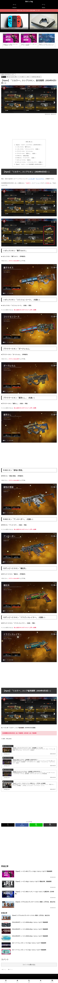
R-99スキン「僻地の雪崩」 (23, 155)
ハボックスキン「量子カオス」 (24, 146)
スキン (25, 76)
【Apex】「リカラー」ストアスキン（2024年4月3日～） (29, 144)
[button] (50, 825)
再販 (35, 76)
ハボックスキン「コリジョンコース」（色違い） (28, 149)
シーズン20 (19, 76)
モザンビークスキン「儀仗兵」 (24, 160)
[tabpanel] (11, 40)
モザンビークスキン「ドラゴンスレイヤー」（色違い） (30, 162)
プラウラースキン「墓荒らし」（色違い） (27, 153)
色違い (39, 76)
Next (57, 40)
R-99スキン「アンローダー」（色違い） (26, 157)
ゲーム (4, 76)
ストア (30, 76)
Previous (1, 40)
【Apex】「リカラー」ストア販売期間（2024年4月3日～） (29, 164)
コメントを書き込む (29, 964)
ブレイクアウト (40, 178)
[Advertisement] (29, 60)
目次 (27, 141)
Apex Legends (11, 76)
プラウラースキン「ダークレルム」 (25, 151)
